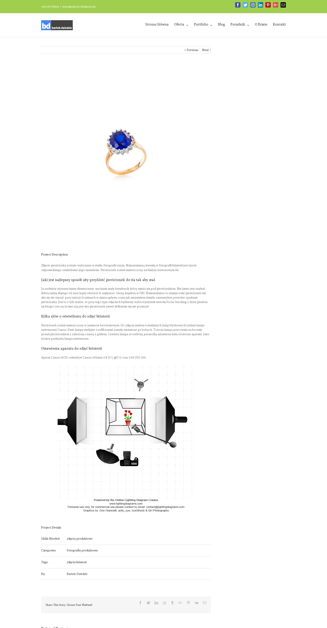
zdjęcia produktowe (80, 538)
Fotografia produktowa (82, 550)
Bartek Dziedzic (77, 574)
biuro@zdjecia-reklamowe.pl (79, 6)
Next (205, 50)
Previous (192, 50)
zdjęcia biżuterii (77, 562)
